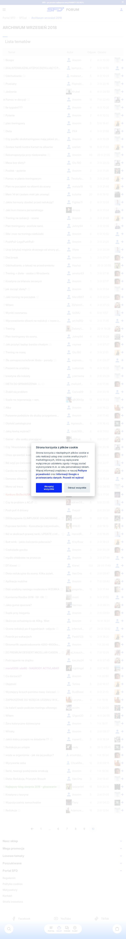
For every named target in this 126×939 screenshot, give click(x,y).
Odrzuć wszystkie (77, 487)
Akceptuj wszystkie (49, 487)
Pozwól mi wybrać (73, 477)
